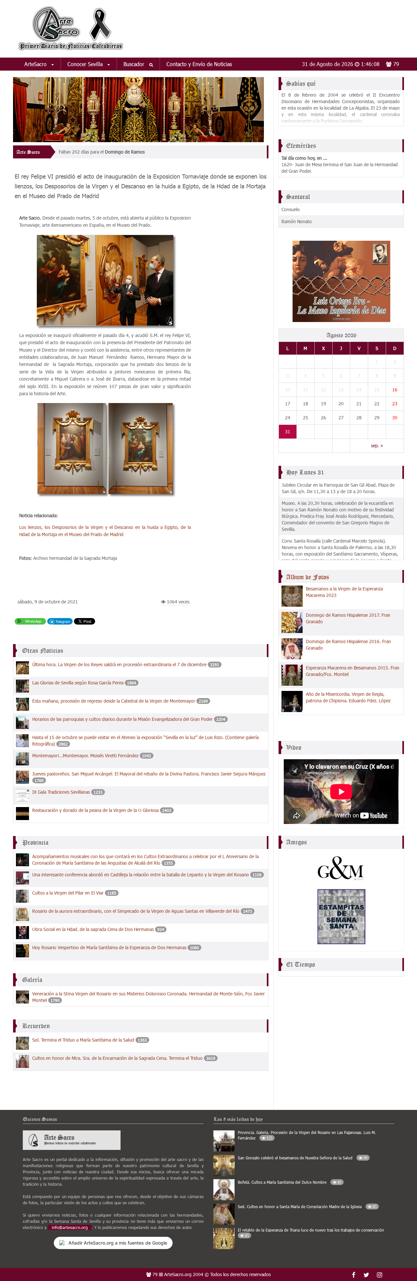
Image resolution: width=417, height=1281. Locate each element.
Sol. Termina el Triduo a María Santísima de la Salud (83, 1040)
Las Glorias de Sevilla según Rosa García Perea (77, 683)
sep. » (377, 445)
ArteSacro (36, 64)
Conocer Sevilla (85, 64)
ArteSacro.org (178, 1274)
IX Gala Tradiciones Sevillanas (61, 792)
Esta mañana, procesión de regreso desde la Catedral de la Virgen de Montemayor (113, 701)
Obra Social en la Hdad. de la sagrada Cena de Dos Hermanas (93, 929)
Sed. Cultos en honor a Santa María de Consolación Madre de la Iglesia (307, 1206)
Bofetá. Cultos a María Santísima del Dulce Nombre (289, 1182)
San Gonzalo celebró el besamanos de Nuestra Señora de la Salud (302, 1157)
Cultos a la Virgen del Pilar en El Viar (68, 893)
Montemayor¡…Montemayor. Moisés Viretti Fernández (85, 755)
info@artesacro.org (70, 1227)
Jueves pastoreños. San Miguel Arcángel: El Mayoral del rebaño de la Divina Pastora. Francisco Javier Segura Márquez (149, 774)
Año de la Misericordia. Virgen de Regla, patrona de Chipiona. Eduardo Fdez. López (348, 697)
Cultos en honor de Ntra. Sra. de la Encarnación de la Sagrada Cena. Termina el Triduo (117, 1058)
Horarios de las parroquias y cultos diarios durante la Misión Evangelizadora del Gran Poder (122, 719)
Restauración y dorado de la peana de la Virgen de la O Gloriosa (95, 810)
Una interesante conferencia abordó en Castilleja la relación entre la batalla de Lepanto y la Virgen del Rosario (140, 874)
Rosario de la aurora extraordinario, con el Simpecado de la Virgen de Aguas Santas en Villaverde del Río (135, 911)
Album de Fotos (307, 577)
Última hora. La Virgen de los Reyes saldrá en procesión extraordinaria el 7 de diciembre (119, 664)
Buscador (134, 64)
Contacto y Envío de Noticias (199, 64)
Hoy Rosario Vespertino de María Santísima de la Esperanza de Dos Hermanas (109, 947)
